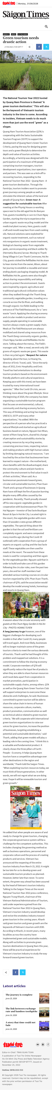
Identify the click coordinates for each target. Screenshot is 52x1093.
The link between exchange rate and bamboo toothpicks (21, 1010)
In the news (22, 34)
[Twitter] (46, 47)
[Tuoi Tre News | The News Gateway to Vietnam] (8, 3)
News (14, 34)
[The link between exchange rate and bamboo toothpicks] (44, 1012)
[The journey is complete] (44, 998)
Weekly (6, 34)
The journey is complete (19, 994)
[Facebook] (39, 47)
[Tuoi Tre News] (17, 1044)
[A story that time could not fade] (44, 1026)
